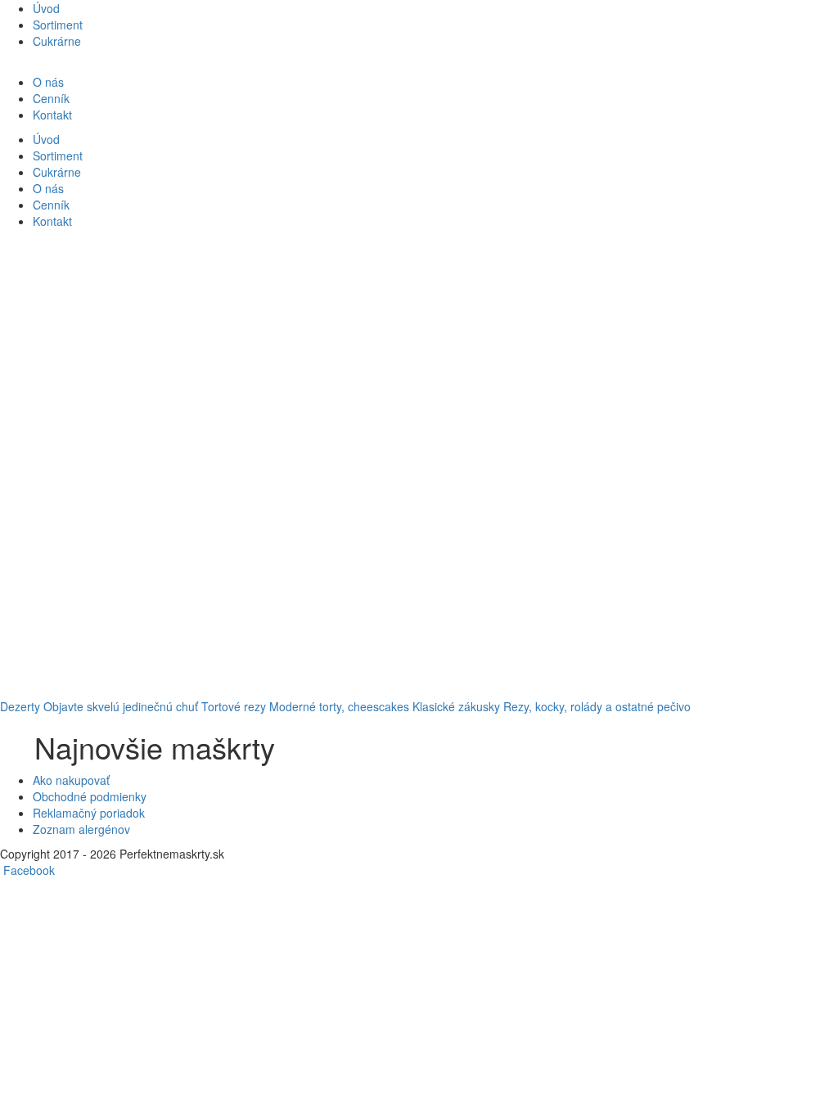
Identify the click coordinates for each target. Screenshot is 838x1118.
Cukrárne (57, 41)
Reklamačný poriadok (89, 813)
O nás (48, 82)
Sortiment (58, 24)
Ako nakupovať (71, 780)
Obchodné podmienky (89, 796)
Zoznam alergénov (81, 829)
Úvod (46, 8)
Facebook (29, 870)
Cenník (51, 98)
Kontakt (52, 114)
